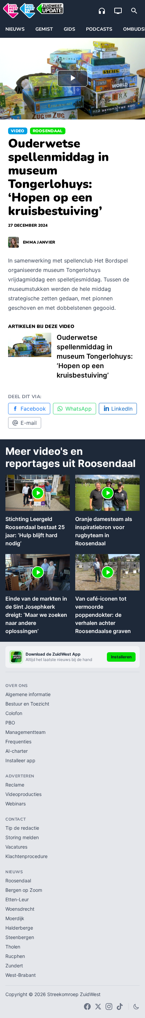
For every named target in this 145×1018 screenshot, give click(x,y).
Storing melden (22, 837)
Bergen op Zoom (23, 890)
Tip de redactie (22, 828)
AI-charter (16, 751)
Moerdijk (14, 918)
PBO (10, 722)
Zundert (14, 965)
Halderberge (19, 928)
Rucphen (15, 956)
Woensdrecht (19, 909)
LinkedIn (122, 408)
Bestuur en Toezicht (27, 704)
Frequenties (18, 741)
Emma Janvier (39, 242)
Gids (69, 29)
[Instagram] (109, 1006)
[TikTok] (119, 1006)
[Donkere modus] (136, 1006)
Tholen (12, 947)
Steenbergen (19, 937)
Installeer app (20, 760)
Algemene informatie (28, 694)
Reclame (14, 785)
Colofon (13, 713)
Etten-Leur (17, 899)
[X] (98, 1006)
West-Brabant (20, 975)
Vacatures (16, 847)
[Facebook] (87, 1006)
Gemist (44, 29)
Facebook (33, 408)
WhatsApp (78, 408)
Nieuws (15, 29)
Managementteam (25, 732)
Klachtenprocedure (26, 856)
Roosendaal (48, 131)
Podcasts (99, 29)
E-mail (29, 422)
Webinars (15, 803)
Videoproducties (23, 794)
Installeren (121, 656)
